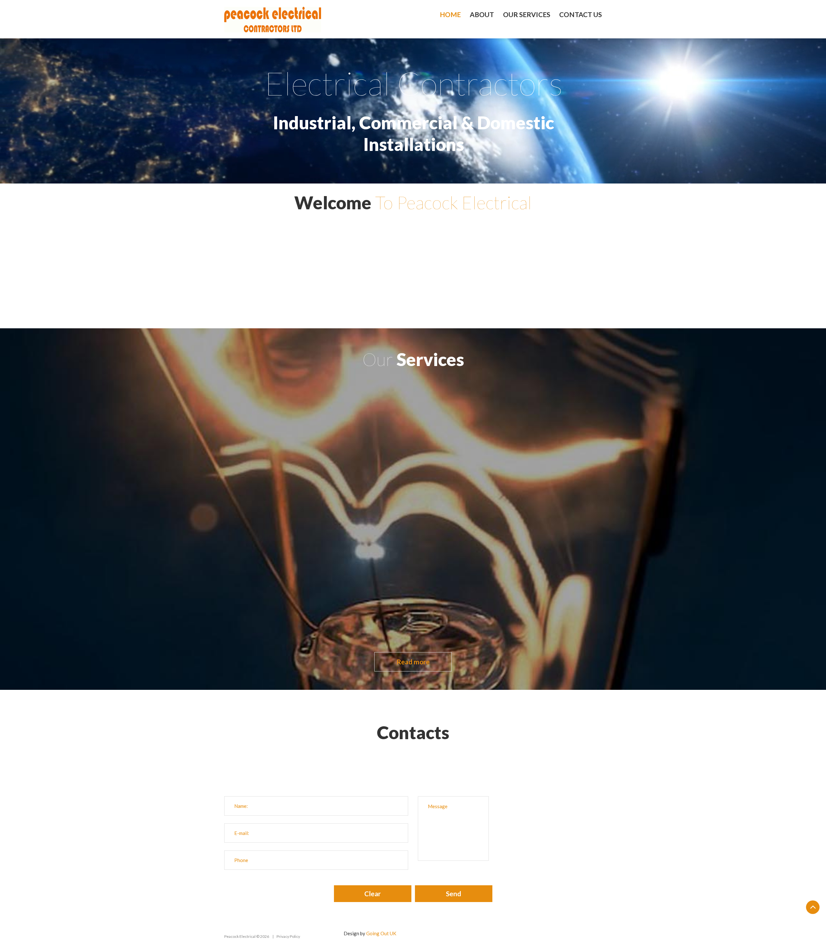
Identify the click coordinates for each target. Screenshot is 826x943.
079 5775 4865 (430, 767)
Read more (413, 662)
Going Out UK (381, 933)
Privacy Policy (288, 936)
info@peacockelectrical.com (424, 775)
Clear (372, 893)
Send (453, 893)
